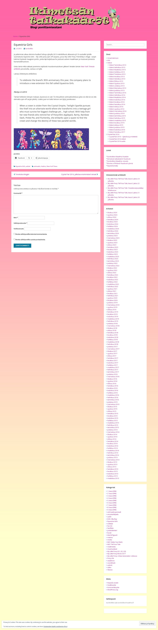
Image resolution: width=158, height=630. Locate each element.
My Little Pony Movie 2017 (116, 554)
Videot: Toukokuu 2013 (117, 74)
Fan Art (109, 526)
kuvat (109, 533)
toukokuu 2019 (112, 316)
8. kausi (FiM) (111, 507)
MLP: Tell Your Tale (113, 544)
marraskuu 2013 (113, 460)
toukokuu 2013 (112, 474)
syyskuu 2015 (112, 409)
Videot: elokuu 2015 (116, 125)
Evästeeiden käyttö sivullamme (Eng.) (55, 626)
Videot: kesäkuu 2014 (116, 102)
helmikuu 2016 (112, 397)
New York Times (52, 166)
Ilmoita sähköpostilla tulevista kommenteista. (31, 234)
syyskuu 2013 (112, 464)
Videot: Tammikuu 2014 (117, 93)
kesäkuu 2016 (112, 388)
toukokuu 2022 (112, 279)
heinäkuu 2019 (112, 312)
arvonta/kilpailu (112, 514)
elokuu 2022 (111, 273)
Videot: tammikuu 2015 (117, 116)
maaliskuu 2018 (113, 342)
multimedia (111, 547)
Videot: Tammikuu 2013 (117, 65)
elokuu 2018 (111, 330)
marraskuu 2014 (113, 432)
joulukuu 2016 (112, 374)
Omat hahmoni (112, 58)
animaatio (37, 166)
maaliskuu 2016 (113, 395)
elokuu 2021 (111, 291)
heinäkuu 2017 (112, 358)
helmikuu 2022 (112, 286)
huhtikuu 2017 (112, 365)
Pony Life (110, 558)
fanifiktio (110, 528)
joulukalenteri (112, 530)
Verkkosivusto (19, 229)
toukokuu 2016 (112, 390)
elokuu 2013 (111, 467)
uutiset (28, 166)
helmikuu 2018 (112, 344)
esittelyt (110, 524)
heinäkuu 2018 (112, 333)
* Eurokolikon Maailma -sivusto (117, 161)
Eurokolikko (29, 49)
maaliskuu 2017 (113, 367)
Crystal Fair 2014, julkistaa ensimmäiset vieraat (79, 174)
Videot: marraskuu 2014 (117, 111)
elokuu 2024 (111, 217)
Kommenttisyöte (113, 587)
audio (109, 517)
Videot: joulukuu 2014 (116, 113)
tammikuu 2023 (113, 261)
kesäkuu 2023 (112, 249)
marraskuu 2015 (113, 404)
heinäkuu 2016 (112, 386)
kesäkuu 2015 (112, 416)
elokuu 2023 (111, 245)
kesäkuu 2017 (112, 360)
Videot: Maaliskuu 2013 (117, 70)
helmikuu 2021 (112, 296)
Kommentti (18, 193)
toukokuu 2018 (112, 337)
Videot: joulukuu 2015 (116, 127)
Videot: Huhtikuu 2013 (117, 72)
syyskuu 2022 (112, 270)
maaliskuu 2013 (113, 478)
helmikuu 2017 (112, 370)
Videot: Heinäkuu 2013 (117, 79)
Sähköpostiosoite (20, 223)
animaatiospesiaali (114, 512)
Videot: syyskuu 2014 (116, 109)
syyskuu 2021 (112, 289)
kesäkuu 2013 (112, 471)
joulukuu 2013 (112, 457)
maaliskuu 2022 (113, 284)
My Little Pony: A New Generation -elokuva (122, 556)
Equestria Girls (20, 166)
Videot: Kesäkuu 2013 (117, 76)
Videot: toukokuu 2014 (117, 100)
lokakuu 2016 (112, 379)
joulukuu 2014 (112, 430)
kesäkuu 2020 (112, 300)
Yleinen (110, 570)
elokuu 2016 (111, 383)
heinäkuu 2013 (112, 469)
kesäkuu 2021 (112, 293)
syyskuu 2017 (112, 353)
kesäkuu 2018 (112, 335)
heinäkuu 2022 (112, 275)
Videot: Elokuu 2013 (116, 81)
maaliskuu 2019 (113, 319)
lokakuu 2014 (112, 434)
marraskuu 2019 (113, 305)
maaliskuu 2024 (113, 229)
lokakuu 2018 (112, 328)
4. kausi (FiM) (111, 498)
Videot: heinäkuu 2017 (117, 132)
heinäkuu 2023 (112, 247)
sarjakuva (110, 561)
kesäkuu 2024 (112, 222)
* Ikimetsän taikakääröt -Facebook (118, 159)
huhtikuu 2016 (112, 393)
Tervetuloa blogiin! (22, 174)
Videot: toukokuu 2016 (117, 130)
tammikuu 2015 (113, 427)
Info (108, 60)
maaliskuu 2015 (113, 423)
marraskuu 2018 (113, 326)
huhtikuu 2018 (112, 340)
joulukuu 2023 (112, 236)
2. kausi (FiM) (111, 493)
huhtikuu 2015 (112, 420)
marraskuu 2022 (113, 266)
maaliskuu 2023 (113, 256)
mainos (110, 537)
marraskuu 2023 (113, 238)
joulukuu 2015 (112, 402)
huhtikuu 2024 (112, 226)
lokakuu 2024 (112, 213)
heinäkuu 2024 (112, 219)
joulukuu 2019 (112, 303)
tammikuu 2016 (113, 400)
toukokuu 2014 (112, 446)
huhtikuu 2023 (112, 254)
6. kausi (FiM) (111, 503)
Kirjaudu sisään (112, 583)
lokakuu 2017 (112, 351)
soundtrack (111, 563)
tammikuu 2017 (113, 372)
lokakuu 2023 (112, 240)
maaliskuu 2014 (113, 450)
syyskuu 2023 (112, 243)
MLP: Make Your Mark (114, 542)
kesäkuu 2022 (112, 277)
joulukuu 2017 (112, 346)
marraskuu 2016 (113, 376)
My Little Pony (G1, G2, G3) (116, 551)
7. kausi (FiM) (111, 505)
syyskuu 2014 (112, 437)
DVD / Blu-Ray (112, 519)
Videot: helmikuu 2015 (117, 118)
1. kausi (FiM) (111, 491)
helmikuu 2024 (112, 231)
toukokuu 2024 (112, 224)
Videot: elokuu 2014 (116, 107)
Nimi (16, 217)
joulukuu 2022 (112, 263)
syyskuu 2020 (112, 298)
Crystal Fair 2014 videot (117, 139)
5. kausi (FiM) (111, 500)
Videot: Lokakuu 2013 (116, 86)
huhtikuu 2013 (112, 476)
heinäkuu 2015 (112, 413)
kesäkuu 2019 (112, 314)
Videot (109, 63)
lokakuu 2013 (112, 462)
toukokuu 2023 (112, 252)
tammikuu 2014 (113, 455)
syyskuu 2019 (112, 307)
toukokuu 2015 (112, 418)
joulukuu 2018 (112, 323)
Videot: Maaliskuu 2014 (117, 97)
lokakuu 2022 (112, 268)
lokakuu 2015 (112, 407)
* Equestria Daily (112, 166)
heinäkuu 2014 (112, 441)
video (109, 567)
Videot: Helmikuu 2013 (117, 67)
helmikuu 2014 (112, 453)
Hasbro (43, 166)
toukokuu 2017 (112, 363)
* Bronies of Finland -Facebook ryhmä (119, 163)
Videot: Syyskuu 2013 (116, 83)
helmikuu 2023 (112, 259)
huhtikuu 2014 (112, 448)
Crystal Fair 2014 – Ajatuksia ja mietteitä (123, 137)
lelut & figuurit (112, 535)
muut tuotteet (112, 549)
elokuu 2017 (111, 356)
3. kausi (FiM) (111, 496)
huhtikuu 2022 (112, 282)
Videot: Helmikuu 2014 (117, 95)
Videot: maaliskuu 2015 (117, 120)
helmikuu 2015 (112, 425)
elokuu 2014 (111, 439)
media (109, 540)
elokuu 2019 (111, 310)
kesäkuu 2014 (112, 443)
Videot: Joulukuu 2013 (116, 90)
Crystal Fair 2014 (113, 134)
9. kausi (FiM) (111, 510)
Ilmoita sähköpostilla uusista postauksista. (30, 240)
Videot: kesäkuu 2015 (116, 123)
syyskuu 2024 (112, 215)
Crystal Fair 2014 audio (117, 141)
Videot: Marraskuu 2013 (117, 88)
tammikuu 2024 (113, 233)
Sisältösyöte (111, 585)
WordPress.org (112, 590)
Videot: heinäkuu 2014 (117, 104)
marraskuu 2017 (113, 349)
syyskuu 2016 (112, 381)
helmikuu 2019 (112, 321)
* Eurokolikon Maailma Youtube (117, 157)
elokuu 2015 (111, 411)
